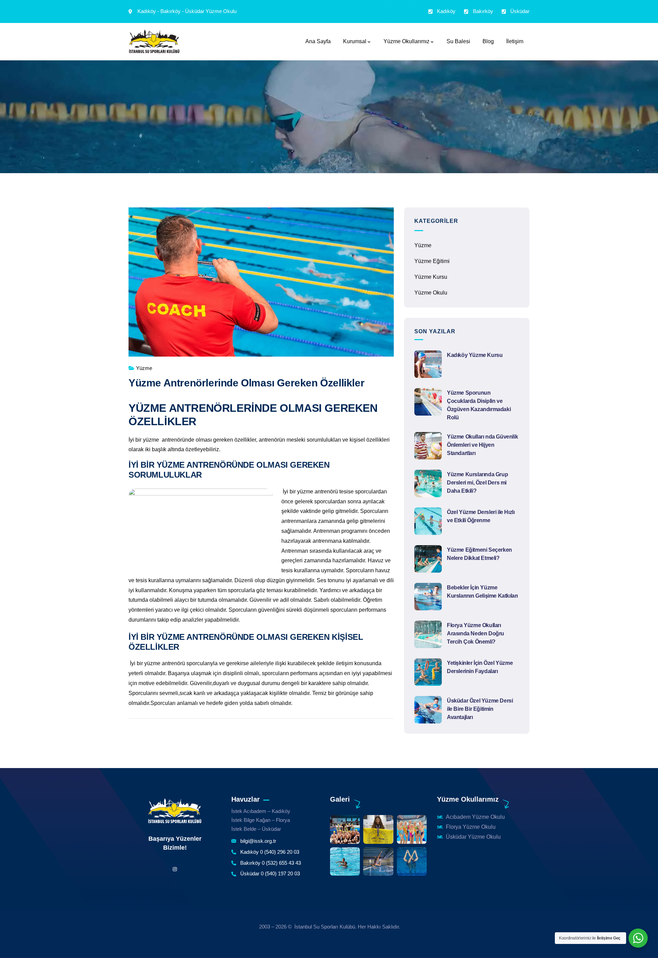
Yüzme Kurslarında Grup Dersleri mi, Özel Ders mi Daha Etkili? (477, 482)
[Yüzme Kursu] (154, 41)
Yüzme (349, 115)
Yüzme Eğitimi (432, 261)
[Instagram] (174, 869)
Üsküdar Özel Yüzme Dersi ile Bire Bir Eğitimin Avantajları (480, 709)
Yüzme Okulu (430, 293)
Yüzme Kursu (316, 115)
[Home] (175, 811)
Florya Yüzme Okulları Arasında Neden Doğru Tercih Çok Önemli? (475, 633)
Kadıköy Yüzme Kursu (474, 355)
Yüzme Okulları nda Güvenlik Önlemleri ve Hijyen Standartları (482, 445)
